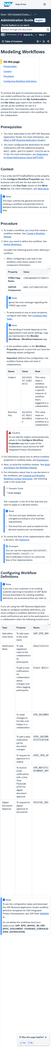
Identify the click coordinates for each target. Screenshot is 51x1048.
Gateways (24, 540)
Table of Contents (12, 41)
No (30, 1043)
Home (3, 14)
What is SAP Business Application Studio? (24, 140)
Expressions (42, 460)
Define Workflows (12, 244)
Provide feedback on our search (15, 25)
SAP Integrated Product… (19, 14)
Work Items (43, 189)
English (39, 20)
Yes (23, 1043)
